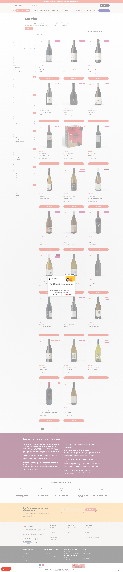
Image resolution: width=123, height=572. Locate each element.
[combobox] (119, 570)
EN (120, 570)
